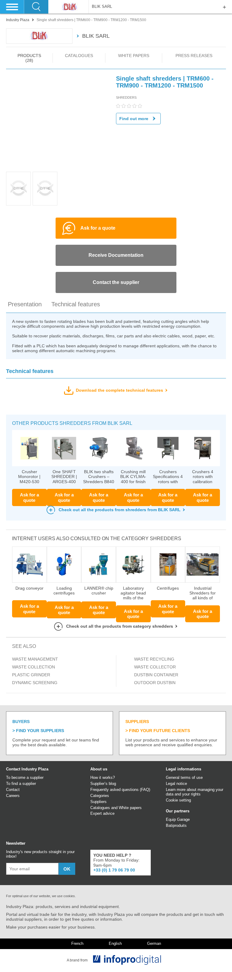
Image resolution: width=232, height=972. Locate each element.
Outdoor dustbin (155, 682)
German (154, 944)
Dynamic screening (34, 682)
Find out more (133, 118)
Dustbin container (156, 674)
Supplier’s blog (103, 783)
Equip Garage (178, 819)
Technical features (75, 304)
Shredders (126, 97)
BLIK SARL (102, 7)
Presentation (25, 304)
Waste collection (33, 666)
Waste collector (155, 666)
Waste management (35, 659)
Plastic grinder (31, 674)
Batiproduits (176, 825)
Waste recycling (154, 659)
